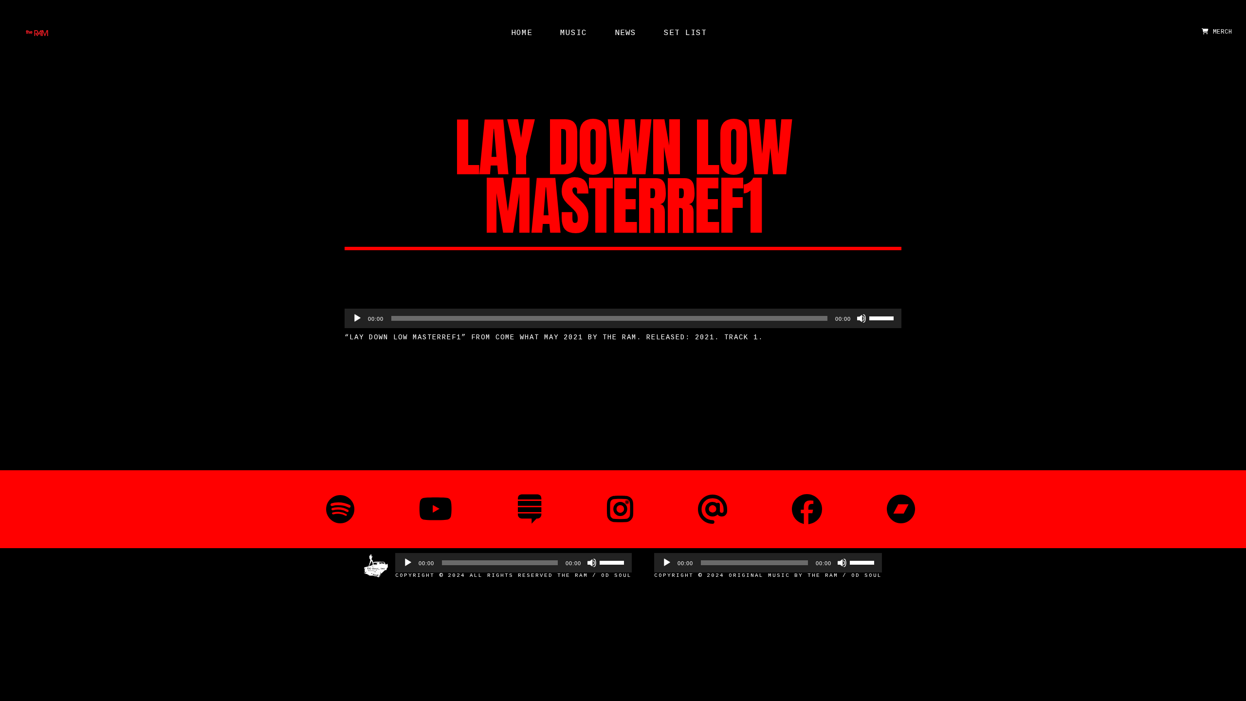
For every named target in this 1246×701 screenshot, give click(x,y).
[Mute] (861, 318)
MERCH (1220, 32)
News (625, 33)
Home (521, 33)
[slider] (883, 317)
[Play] (357, 318)
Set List (685, 33)
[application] (623, 318)
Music (573, 33)
